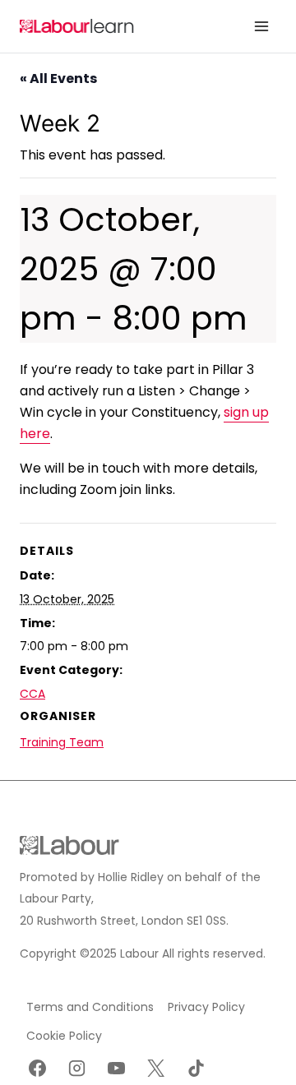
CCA (32, 694)
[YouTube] (116, 1067)
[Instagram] (76, 1067)
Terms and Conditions (90, 1007)
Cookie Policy (64, 1035)
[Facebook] (37, 1067)
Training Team (62, 742)
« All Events (58, 78)
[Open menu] (261, 26)
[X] (156, 1067)
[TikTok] (195, 1067)
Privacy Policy (206, 1007)
